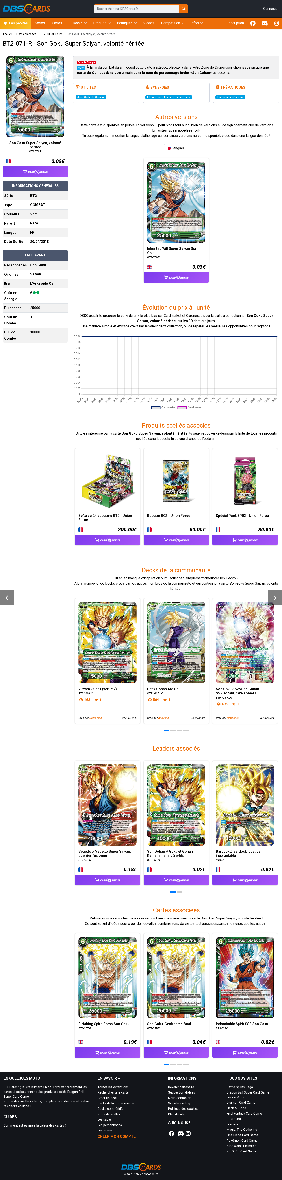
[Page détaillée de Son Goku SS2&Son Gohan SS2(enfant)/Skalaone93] (245, 642)
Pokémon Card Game (242, 1141)
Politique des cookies (183, 1109)
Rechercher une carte (113, 1092)
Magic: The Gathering (242, 1130)
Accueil (7, 34)
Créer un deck (107, 1098)
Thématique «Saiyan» (230, 97)
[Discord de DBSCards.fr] (264, 23)
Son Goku (38, 265)
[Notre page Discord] (180, 1133)
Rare (34, 223)
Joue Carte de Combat (91, 97)
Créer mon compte (117, 1136)
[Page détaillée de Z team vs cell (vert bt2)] (107, 642)
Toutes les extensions (113, 1087)
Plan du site (176, 1114)
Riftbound (234, 1119)
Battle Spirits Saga (240, 1087)
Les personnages (110, 1125)
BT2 (33, 196)
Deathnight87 (97, 717)
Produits (99, 23)
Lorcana (232, 1124)
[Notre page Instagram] (188, 1133)
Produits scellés (109, 1114)
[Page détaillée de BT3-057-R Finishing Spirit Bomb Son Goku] (107, 977)
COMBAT (37, 205)
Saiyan (35, 274)
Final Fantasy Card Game (244, 1114)
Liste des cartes (26, 34)
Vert (33, 214)
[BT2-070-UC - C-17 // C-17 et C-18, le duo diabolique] (7, 597)
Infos (195, 23)
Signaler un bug (179, 1103)
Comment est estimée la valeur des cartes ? (35, 1125)
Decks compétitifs (111, 1109)
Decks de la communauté (116, 1103)
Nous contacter (179, 1098)
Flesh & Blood (236, 1108)
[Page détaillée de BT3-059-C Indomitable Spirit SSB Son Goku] (245, 977)
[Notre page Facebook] (172, 1133)
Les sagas (105, 1119)
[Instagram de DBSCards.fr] (276, 23)
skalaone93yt (235, 717)
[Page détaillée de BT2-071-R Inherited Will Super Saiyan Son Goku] (176, 202)
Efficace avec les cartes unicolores (168, 97)
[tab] (176, 148)
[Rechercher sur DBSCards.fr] (183, 8)
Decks (78, 23)
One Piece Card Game (242, 1135)
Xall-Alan (163, 717)
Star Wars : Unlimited (241, 1146)
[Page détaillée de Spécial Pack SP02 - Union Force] (245, 481)
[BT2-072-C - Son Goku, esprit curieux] (275, 597)
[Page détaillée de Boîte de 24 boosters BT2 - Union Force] (107, 481)
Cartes (57, 23)
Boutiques (125, 23)
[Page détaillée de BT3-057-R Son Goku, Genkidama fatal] (176, 977)
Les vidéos (105, 1130)
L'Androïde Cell (42, 283)
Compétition (170, 23)
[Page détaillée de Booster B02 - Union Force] (176, 481)
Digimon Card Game (241, 1103)
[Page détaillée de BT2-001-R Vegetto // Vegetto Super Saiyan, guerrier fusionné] (107, 805)
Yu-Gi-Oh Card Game (241, 1151)
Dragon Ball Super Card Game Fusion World (248, 1095)
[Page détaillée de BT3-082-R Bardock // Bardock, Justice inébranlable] (245, 805)
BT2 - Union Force (52, 34)
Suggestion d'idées (181, 1092)
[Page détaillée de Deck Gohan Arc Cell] (176, 642)
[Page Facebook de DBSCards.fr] (252, 23)
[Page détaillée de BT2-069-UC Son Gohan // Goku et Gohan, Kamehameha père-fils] (176, 805)
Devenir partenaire (181, 1087)
